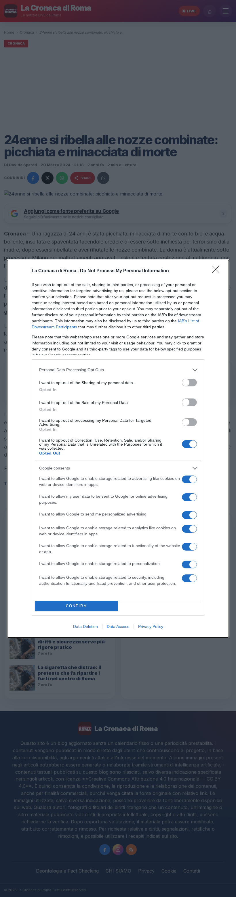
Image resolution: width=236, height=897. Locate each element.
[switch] (189, 382)
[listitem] (118, 370)
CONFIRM (76, 606)
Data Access (118, 626)
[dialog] (118, 448)
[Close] (217, 271)
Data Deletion (85, 626)
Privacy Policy (150, 626)
